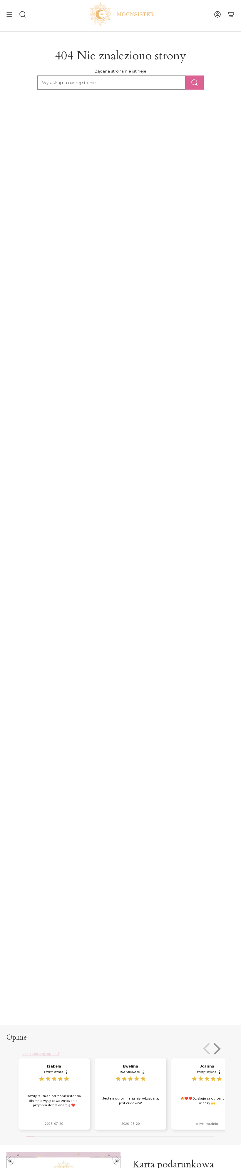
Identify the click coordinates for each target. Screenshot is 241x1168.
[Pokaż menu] (9, 14)
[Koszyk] (231, 14)
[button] (216, 1048)
